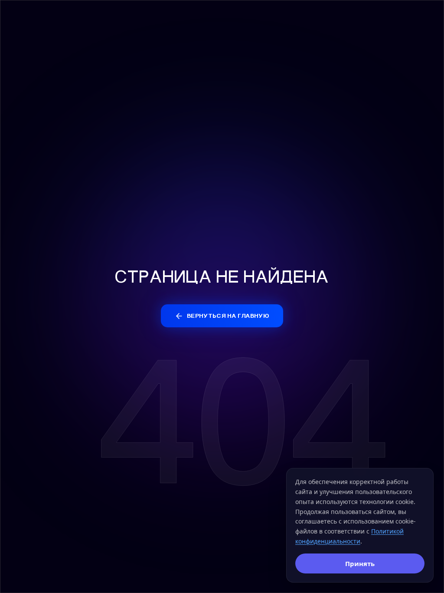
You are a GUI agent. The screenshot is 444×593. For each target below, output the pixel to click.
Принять (360, 563)
